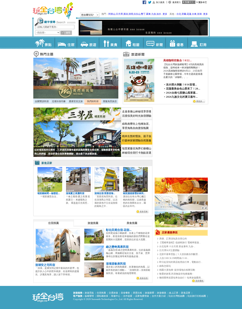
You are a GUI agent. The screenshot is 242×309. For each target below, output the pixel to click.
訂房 (198, 42)
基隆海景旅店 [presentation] (110, 101)
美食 (110, 42)
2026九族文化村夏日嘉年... (182, 96)
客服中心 (115, 296)
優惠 (176, 42)
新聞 (154, 42)
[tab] (41, 101)
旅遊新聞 (149, 292)
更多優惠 (199, 281)
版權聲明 (89, 296)
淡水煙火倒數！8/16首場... (181, 84)
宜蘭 (184, 14)
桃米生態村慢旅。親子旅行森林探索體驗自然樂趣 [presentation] (136, 138)
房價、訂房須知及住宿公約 (173, 238)
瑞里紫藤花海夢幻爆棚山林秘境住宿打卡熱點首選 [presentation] (136, 150)
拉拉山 (137, 14)
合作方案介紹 (159, 296)
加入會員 (160, 2)
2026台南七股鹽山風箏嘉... (182, 92)
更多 (165, 14)
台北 (178, 14)
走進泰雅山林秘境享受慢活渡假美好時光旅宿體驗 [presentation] (136, 113)
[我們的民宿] (75, 97)
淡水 (158, 14)
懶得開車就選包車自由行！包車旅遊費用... (180, 277)
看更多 (199, 101)
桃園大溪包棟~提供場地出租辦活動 (177, 270)
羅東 (148, 14)
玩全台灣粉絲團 (176, 296)
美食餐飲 (125, 292)
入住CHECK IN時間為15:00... (174, 258)
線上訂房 (173, 292)
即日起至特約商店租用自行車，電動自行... (180, 262)
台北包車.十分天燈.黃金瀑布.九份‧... (177, 246)
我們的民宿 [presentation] (93, 101)
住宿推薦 (101, 292)
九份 (153, 14)
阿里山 (111, 14)
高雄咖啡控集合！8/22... (177, 60)
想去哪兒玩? (87, 14)
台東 (194, 14)
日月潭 (119, 14)
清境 (130, 14)
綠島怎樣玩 (165, 266)
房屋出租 (137, 292)
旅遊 (88, 42)
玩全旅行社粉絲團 (196, 296)
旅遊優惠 (161, 292)
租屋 (132, 42)
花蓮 (189, 14)
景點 (43, 42)
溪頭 (125, 14)
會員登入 (176, 2)
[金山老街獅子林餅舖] (181, 192)
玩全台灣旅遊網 (52, 10)
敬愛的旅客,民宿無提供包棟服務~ (176, 273)
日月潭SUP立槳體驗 (169, 250)
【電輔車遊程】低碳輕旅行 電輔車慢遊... (180, 242)
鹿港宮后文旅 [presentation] (76, 101)
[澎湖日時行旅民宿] (181, 209)
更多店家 (144, 211)
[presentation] (53, 223)
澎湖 (199, 14)
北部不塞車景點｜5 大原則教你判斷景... (179, 254)
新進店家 (185, 292)
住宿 (66, 42)
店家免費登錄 (142, 296)
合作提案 (127, 296)
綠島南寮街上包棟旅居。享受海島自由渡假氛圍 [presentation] (136, 125)
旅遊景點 (89, 292)
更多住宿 (144, 278)
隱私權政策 (102, 296)
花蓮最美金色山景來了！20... (183, 88)
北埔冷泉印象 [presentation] (59, 101)
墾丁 (143, 14)
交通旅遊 (113, 292)
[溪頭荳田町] (181, 226)
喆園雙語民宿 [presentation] (42, 101)
